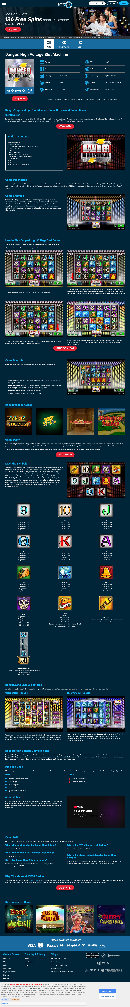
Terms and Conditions (59, 965)
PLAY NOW (65, 126)
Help (5, 965)
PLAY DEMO (65, 454)
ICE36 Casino (34, 880)
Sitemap (6, 975)
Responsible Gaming (58, 958)
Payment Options (9, 972)
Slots (49, 47)
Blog (5, 962)
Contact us (7, 968)
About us (6, 958)
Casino (81, 47)
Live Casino (64, 47)
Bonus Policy (55, 962)
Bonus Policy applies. (105, 37)
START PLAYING (65, 348)
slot (6, 121)
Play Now (20, 98)
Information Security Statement (62, 972)
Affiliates (6, 978)
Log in (112, 3)
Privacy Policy (56, 968)
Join (124, 3)
